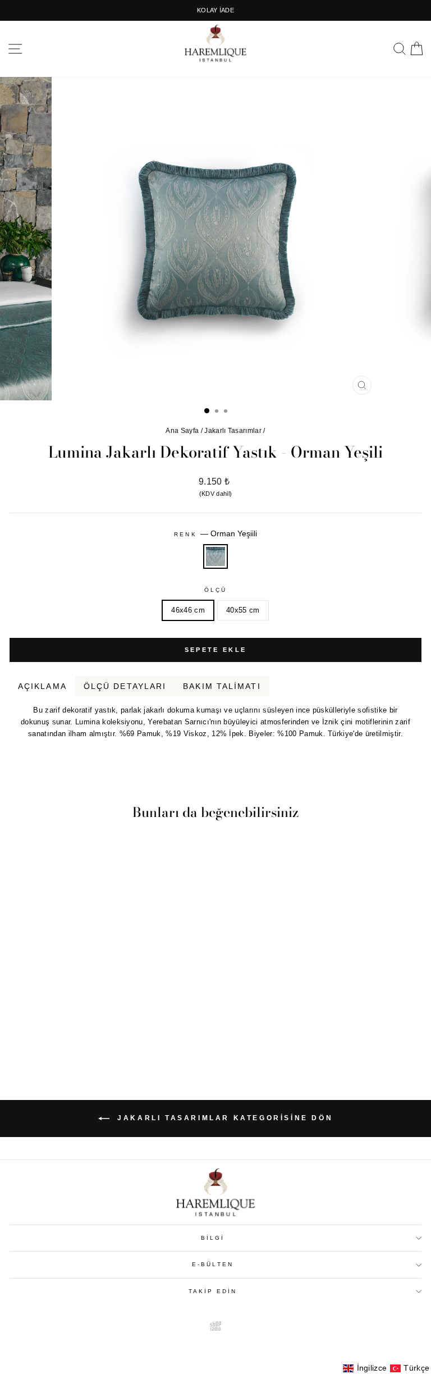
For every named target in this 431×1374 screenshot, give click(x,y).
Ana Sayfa (182, 431)
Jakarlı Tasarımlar (233, 431)
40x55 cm (243, 610)
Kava (414, 746)
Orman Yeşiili (215, 556)
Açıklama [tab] (42, 686)
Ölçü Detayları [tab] (125, 686)
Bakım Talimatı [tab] (221, 686)
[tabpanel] (215, 718)
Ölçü (215, 590)
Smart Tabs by (385, 746)
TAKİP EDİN (213, 1291)
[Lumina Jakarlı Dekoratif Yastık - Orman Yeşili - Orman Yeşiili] (89, 1032)
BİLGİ (212, 1238)
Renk (215, 533)
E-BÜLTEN (212, 1264)
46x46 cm (188, 610)
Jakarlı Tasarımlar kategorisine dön (223, 1118)
